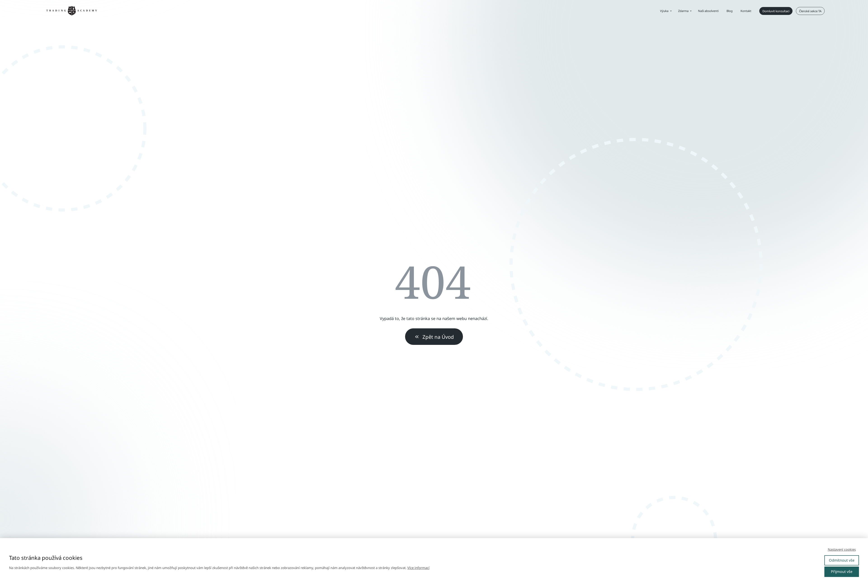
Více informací (418, 567)
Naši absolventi (708, 11)
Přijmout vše (841, 571)
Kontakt (746, 11)
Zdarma (683, 11)
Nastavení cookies (842, 549)
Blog (729, 11)
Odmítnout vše (841, 560)
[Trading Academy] (71, 11)
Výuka (664, 11)
